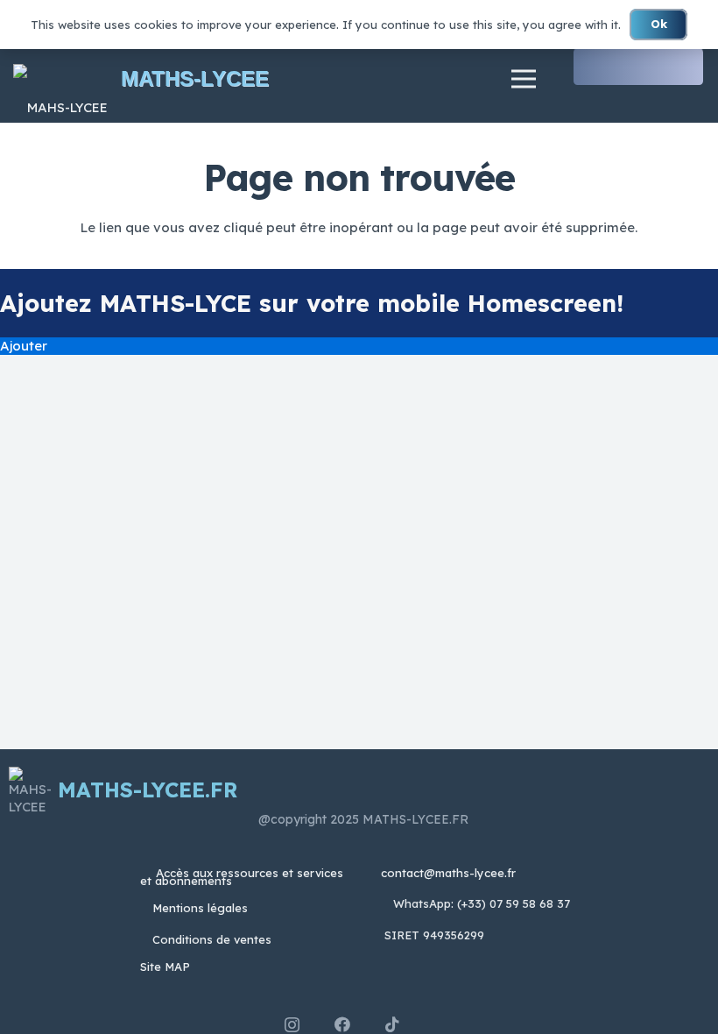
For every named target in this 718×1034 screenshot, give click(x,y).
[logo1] (60, 79)
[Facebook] (342, 1024)
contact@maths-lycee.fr (446, 873)
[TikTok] (392, 1024)
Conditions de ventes (211, 939)
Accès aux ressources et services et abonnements (241, 877)
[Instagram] (292, 1025)
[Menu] (523, 79)
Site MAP (165, 967)
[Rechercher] (688, 66)
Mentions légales (200, 908)
